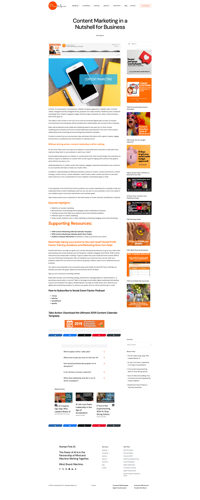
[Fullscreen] (149, 190)
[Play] (129, 190)
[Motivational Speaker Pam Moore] (57, 2)
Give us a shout (94, 285)
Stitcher (55, 298)
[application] (139, 185)
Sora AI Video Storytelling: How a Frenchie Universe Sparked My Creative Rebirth (139, 378)
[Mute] (147, 190)
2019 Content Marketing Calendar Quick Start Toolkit (72, 234)
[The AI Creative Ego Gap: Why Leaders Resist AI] (63, 398)
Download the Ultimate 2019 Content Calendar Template (82, 314)
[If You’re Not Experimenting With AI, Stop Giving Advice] (105, 397)
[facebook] (60, 469)
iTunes (94, 197)
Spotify (117, 197)
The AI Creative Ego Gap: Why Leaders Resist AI (62, 409)
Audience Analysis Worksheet (63, 237)
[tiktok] (75, 469)
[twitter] (63, 469)
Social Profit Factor (55, 250)
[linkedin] (72, 469)
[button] (56, 405)
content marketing (95, 188)
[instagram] (66, 469)
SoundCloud (108, 197)
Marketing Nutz (79, 283)
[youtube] (69, 469)
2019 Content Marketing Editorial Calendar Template (72, 232)
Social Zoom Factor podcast (74, 188)
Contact (93, 485)
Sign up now (52, 274)
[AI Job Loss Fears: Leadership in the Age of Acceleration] (84, 397)
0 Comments (67, 414)
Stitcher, (100, 197)
